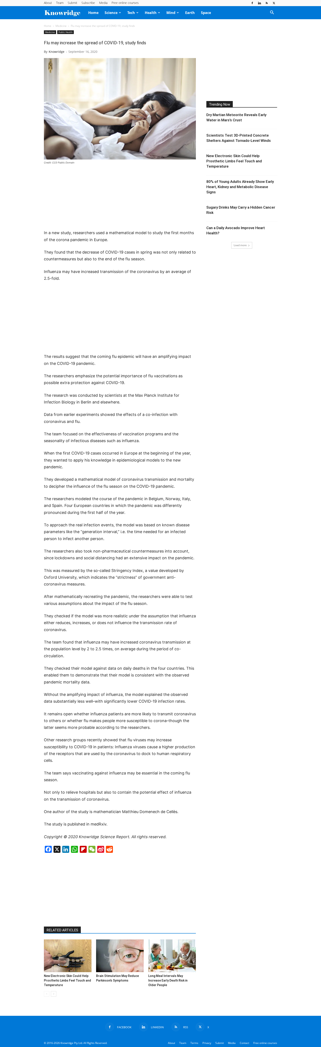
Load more (240, 245)
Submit (72, 3)
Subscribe (88, 3)
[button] (272, 12)
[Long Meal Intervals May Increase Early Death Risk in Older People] (172, 955)
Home (93, 12)
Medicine (61, 26)
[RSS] (266, 3)
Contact (244, 1043)
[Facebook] (252, 3)
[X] (274, 3)
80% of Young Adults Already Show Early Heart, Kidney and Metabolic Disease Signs (240, 186)
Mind (170, 12)
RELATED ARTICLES (62, 930)
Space (206, 12)
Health (151, 12)
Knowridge (56, 52)
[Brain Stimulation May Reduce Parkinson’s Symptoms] (120, 955)
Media (103, 3)
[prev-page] (46, 994)
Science (111, 12)
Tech (131, 12)
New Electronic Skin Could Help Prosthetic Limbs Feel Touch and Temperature (67, 980)
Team (60, 3)
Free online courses (125, 3)
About (48, 3)
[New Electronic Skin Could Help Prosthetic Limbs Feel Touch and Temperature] (67, 955)
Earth (190, 12)
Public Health (65, 32)
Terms (194, 1043)
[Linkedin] (259, 3)
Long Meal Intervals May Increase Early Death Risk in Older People (168, 980)
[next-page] (53, 994)
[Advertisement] (120, 197)
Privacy (206, 1043)
